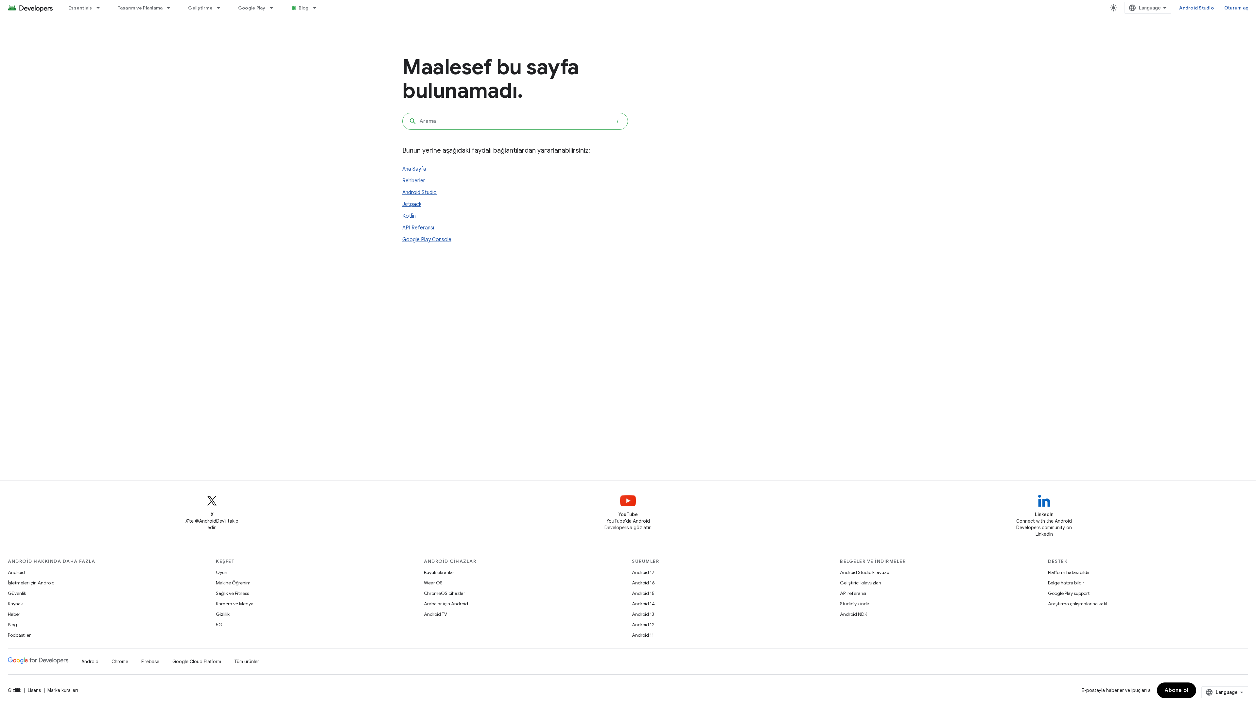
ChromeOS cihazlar (444, 593)
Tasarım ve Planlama (140, 8)
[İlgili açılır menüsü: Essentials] (101, 8)
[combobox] (515, 121)
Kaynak (15, 604)
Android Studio (1196, 8)
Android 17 (643, 572)
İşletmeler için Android (31, 583)
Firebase (150, 661)
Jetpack (411, 204)
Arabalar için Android (446, 604)
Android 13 (643, 614)
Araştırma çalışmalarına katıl (1077, 604)
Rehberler (413, 180)
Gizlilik (223, 614)
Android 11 (643, 635)
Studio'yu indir (854, 604)
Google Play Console (426, 239)
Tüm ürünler (246, 661)
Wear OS (433, 583)
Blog (304, 8)
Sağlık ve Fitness (232, 593)
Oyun (221, 572)
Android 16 (643, 583)
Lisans (34, 690)
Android (16, 572)
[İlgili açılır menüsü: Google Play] (274, 8)
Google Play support (1069, 593)
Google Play (252, 8)
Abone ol (1176, 690)
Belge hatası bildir (1066, 583)
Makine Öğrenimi (234, 583)
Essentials (80, 8)
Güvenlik (17, 593)
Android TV (435, 614)
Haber (14, 614)
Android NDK (853, 614)
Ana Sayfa (414, 169)
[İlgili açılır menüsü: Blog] (317, 8)
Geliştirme (200, 8)
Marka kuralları (62, 690)
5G (219, 625)
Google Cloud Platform (196, 661)
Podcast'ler (19, 635)
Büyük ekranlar (439, 572)
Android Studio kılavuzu (864, 572)
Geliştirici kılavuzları (860, 583)
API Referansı (418, 228)
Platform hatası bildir (1069, 572)
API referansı (853, 593)
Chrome (120, 661)
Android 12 (643, 625)
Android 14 (643, 604)
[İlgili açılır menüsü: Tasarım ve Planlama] (171, 8)
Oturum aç (1236, 8)
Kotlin (409, 216)
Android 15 (643, 593)
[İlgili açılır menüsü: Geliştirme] (221, 8)
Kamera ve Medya (234, 604)
